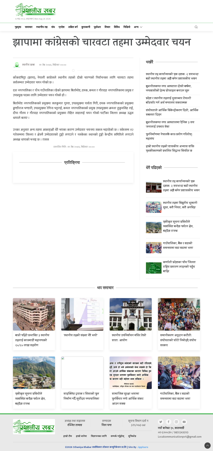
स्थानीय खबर (28, 65)
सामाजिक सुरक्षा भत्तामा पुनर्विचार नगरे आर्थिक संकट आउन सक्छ (127, 399)
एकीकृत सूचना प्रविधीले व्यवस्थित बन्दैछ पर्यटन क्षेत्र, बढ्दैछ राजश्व (178, 227)
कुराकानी (85, 27)
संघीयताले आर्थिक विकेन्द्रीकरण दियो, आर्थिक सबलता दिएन (172, 113)
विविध (117, 27)
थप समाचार (105, 287)
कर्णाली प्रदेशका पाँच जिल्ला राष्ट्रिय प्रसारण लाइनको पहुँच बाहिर (179, 267)
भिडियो (126, 27)
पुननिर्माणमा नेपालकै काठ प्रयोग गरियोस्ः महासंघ (169, 137)
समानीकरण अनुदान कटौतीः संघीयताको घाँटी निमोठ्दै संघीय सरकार (178, 340)
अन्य (136, 27)
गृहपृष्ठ (18, 27)
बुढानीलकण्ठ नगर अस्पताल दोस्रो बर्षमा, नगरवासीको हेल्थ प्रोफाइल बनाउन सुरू (168, 88)
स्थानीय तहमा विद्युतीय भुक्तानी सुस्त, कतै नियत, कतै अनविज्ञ (180, 205)
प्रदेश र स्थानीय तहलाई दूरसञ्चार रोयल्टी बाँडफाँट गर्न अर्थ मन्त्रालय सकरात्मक (168, 101)
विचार (107, 27)
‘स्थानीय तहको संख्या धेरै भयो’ (81, 335)
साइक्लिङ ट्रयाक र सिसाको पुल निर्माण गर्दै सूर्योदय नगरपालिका (81, 396)
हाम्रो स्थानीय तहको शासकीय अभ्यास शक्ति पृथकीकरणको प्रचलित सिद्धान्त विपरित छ (170, 149)
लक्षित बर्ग (73, 27)
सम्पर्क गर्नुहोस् (117, 436)
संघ (53, 27)
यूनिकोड (132, 436)
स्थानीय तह (42, 27)
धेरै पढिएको (154, 167)
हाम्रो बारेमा (81, 436)
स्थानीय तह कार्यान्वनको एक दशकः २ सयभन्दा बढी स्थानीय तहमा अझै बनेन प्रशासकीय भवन (172, 76)
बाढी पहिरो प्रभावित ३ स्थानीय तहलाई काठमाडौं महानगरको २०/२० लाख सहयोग (32, 340)
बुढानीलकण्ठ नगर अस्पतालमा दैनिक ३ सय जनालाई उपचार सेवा (170, 125)
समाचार (28, 27)
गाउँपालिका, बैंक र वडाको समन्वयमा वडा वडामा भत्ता (178, 246)
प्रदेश (62, 27)
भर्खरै (149, 62)
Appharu (143, 447)
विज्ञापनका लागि (99, 436)
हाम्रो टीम (67, 436)
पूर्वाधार (97, 27)
